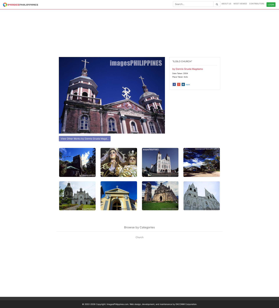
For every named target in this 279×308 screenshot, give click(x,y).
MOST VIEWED (240, 3)
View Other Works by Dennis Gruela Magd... (85, 138)
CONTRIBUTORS (256, 3)
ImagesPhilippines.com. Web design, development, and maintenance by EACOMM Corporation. (152, 304)
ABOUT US (226, 3)
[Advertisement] (139, 33)
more (188, 84)
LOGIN (271, 4)
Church (139, 237)
